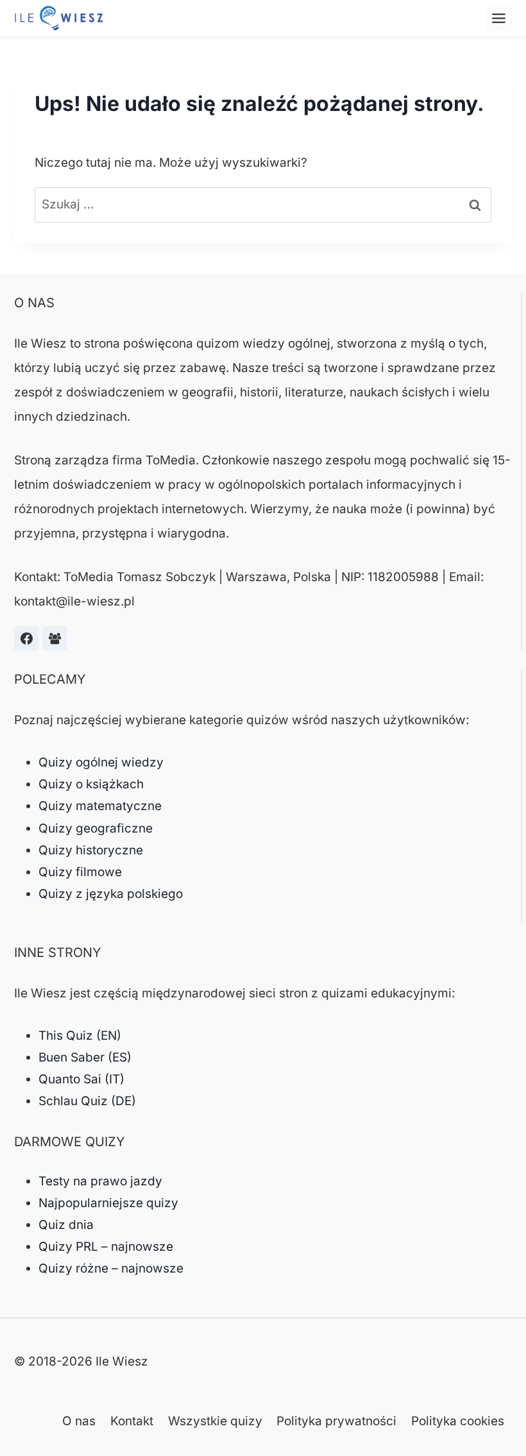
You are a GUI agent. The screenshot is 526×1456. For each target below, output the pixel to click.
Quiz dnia (66, 1224)
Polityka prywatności (336, 1421)
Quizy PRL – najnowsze (105, 1246)
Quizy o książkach (91, 784)
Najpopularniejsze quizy (108, 1203)
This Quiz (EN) (79, 1035)
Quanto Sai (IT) (81, 1079)
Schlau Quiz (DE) (87, 1101)
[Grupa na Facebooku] (54, 638)
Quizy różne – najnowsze (110, 1268)
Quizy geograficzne (95, 828)
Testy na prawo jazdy (100, 1181)
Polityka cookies (457, 1421)
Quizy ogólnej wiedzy (101, 762)
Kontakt (131, 1421)
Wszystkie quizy (215, 1421)
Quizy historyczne (90, 850)
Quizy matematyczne (100, 806)
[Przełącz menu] (499, 18)
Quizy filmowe (80, 872)
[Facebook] (26, 638)
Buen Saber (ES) (85, 1057)
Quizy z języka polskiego (110, 893)
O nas (79, 1421)
